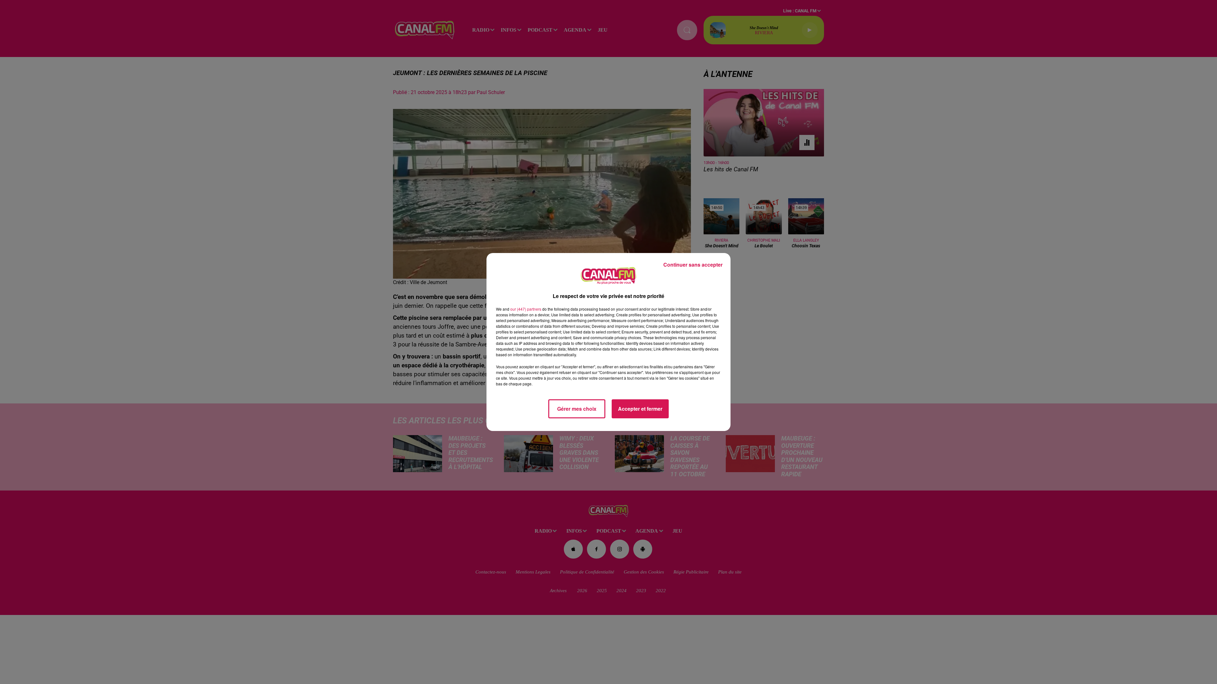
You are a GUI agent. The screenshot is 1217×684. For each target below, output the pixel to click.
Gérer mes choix (576, 408)
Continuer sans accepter (693, 264)
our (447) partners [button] (525, 309)
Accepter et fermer (640, 408)
